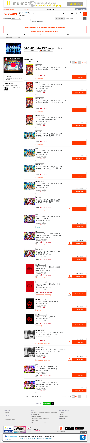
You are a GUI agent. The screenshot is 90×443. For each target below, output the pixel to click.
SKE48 (29, 20)
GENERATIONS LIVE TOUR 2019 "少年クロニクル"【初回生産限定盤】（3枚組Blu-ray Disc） (51, 101)
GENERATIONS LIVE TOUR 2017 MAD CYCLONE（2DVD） (48, 217)
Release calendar (54, 34)
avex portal (62, 418)
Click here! (34, 14)
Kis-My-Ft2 (34, 21)
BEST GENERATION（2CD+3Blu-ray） (48, 317)
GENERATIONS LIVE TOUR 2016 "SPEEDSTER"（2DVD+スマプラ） (47, 368)
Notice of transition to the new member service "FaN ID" (45, 31)
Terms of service (35, 414)
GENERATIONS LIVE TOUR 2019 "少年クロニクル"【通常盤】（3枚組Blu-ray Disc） (51, 118)
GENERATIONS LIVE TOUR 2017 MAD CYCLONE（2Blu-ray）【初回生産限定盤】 (49, 235)
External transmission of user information (40, 422)
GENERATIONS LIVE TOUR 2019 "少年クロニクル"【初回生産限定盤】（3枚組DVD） (51, 68)
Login (20, 15)
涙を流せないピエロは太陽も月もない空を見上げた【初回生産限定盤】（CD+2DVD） (51, 333)
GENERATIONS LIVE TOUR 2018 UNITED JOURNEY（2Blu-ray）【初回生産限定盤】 (49, 167)
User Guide (7, 412)
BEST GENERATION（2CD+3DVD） (47, 301)
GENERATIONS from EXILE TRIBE (45, 71)
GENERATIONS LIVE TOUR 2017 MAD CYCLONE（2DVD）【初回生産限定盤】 (48, 200)
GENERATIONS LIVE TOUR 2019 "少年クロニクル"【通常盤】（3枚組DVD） (51, 85)
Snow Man (19, 18)
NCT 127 (13, 18)
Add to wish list (80, 74)
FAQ (5, 417)
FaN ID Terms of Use (36, 416)
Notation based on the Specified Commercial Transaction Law (44, 412)
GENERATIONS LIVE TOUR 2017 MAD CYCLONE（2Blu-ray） (48, 252)
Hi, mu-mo (62, 412)
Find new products (27, 34)
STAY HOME (9, 76)
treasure (47, 22)
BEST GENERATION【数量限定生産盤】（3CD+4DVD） (48, 268)
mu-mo (61, 414)
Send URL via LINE (16, 87)
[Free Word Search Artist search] (60, 18)
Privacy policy (35, 420)
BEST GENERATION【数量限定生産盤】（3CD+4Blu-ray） (48, 285)
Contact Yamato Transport (10, 419)
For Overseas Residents (46, 50)
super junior (52, 22)
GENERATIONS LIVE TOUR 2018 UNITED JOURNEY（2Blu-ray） (49, 184)
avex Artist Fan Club (64, 416)
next (85, 62)
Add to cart (80, 77)
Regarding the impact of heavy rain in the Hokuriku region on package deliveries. (45, 27)
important (69, 209)
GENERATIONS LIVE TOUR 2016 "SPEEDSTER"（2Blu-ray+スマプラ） (47, 383)
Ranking (41, 34)
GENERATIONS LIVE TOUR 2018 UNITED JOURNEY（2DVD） (49, 151)
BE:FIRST (24, 20)
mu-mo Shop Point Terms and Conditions (40, 418)
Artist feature (69, 34)
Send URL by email (16, 90)
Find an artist (10, 34)
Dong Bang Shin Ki (40, 21)
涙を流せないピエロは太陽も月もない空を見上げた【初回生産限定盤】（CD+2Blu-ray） (51, 350)
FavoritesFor (32, 50)
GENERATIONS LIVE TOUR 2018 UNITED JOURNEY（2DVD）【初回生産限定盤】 (49, 134)
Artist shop (81, 34)
